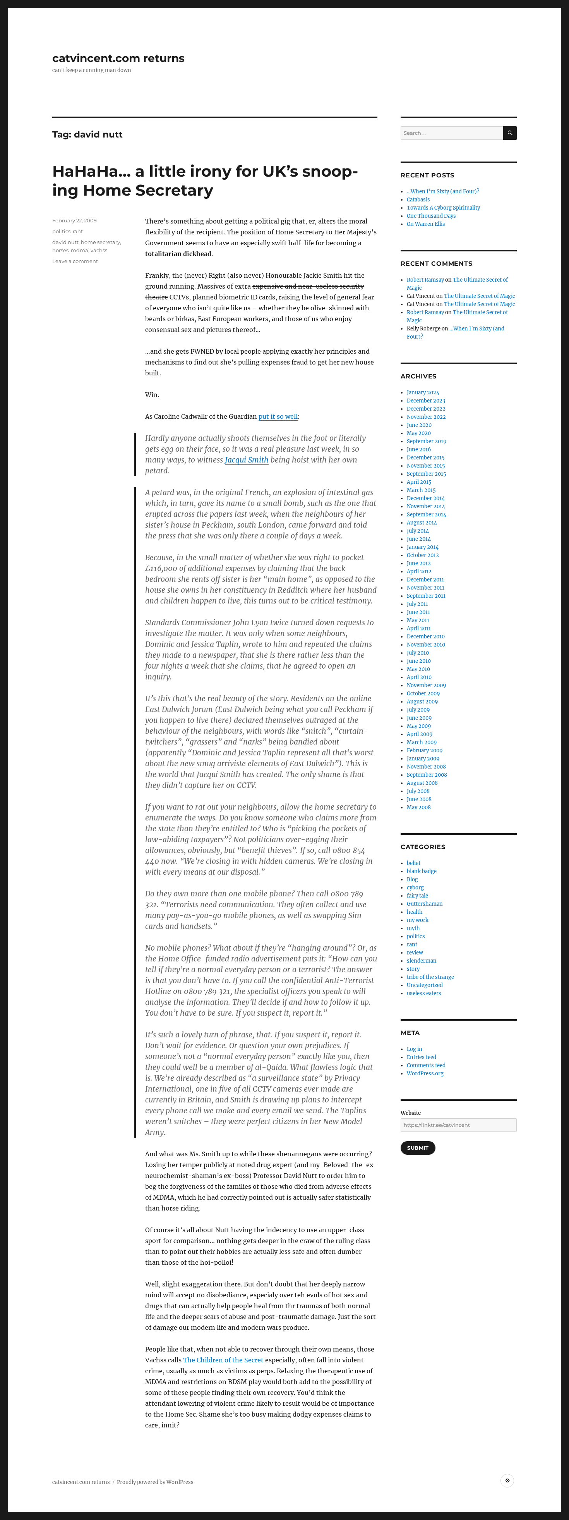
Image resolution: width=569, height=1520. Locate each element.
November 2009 (426, 685)
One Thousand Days (431, 216)
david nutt (65, 242)
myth (413, 928)
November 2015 (426, 466)
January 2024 (423, 392)
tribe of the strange (430, 977)
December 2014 (426, 498)
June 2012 (419, 563)
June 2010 (419, 661)
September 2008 (427, 775)
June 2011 (418, 612)
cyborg (415, 887)
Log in (414, 1049)
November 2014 (426, 506)
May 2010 (418, 669)
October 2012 (423, 555)
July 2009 (418, 710)
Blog (412, 879)
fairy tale (417, 895)
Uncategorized (425, 985)
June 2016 (419, 449)
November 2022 (426, 417)
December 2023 (426, 400)
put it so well (278, 416)
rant (78, 231)
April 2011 (419, 628)
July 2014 (418, 531)
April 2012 (419, 571)
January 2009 (423, 758)
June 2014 (419, 539)
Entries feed (421, 1057)
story (413, 969)
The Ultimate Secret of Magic (479, 296)
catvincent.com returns (118, 58)
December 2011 (425, 579)
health (415, 912)
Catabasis (418, 199)
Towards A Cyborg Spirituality (443, 208)
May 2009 (419, 726)
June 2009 (419, 718)
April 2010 (419, 677)
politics (61, 231)
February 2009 (425, 750)
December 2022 (426, 409)
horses (60, 250)
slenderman (422, 961)
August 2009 (422, 701)
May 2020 (419, 433)
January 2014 (423, 547)
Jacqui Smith (247, 459)
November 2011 (425, 588)
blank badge (422, 871)
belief (413, 863)
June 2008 (419, 799)
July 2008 (418, 791)
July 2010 (418, 653)
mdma (79, 250)
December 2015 (426, 457)
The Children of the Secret (223, 1360)
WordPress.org (425, 1073)
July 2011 (417, 604)
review (415, 952)
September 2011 (426, 596)
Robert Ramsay (425, 280)
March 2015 (421, 490)
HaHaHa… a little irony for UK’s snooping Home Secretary (205, 180)
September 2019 (427, 441)
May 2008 (419, 807)
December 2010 (426, 636)
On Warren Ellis (426, 224)
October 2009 (423, 693)
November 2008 (426, 766)
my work (417, 920)
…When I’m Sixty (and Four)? (443, 191)
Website (411, 1113)
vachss (99, 250)
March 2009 (422, 742)
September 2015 (426, 474)
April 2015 (419, 482)
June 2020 (419, 425)
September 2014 (426, 514)
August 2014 (422, 522)
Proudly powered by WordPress (155, 1482)
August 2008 (422, 783)
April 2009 (420, 734)
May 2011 (418, 620)
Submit (418, 1148)
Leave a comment (75, 261)
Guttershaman (425, 904)
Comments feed (426, 1065)
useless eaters (424, 993)
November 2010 (426, 644)
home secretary (100, 242)
